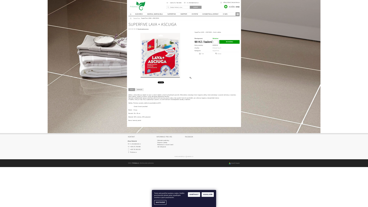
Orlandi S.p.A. (217, 48)
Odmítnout (194, 194)
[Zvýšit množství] (218, 41)
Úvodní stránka (130, 14)
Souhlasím (207, 194)
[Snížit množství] (218, 43)
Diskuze (139, 89)
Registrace (236, 2)
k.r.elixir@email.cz (135, 144)
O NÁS (225, 14)
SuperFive (171, 14)
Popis (132, 89)
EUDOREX (139, 14)
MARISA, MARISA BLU (155, 14)
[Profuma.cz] (137, 6)
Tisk (202, 53)
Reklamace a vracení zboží (165, 144)
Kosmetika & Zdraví (210, 14)
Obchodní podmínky (163, 140)
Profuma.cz (133, 152)
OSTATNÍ (195, 14)
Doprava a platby (162, 142)
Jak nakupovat (161, 146)
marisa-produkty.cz (180, 156)
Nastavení (160, 202)
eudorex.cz (190, 156)
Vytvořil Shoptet (235, 163)
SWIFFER (183, 14)
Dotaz (219, 53)
